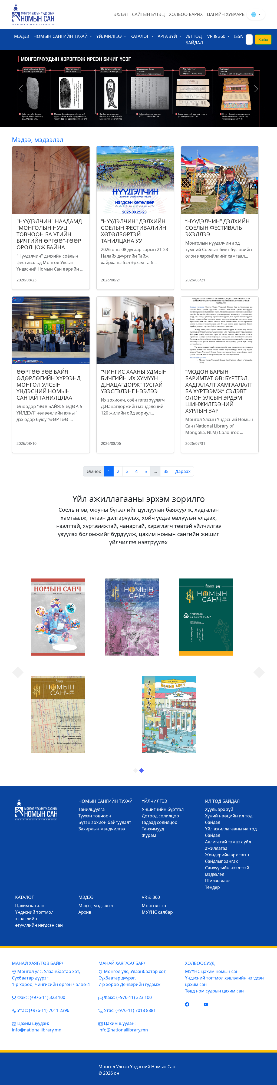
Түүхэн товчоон (94, 816)
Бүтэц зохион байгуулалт (104, 822)
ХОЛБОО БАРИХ (186, 14)
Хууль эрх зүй (219, 809)
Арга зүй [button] (168, 36)
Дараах (182, 471)
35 (166, 471)
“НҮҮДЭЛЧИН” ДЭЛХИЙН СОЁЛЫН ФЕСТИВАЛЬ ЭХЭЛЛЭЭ (217, 228)
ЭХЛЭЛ (121, 14)
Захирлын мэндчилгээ (101, 829)
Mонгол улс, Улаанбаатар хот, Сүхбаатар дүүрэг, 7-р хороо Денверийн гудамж (132, 977)
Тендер (212, 887)
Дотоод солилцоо (160, 816)
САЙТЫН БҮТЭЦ (148, 14)
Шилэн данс (217, 881)
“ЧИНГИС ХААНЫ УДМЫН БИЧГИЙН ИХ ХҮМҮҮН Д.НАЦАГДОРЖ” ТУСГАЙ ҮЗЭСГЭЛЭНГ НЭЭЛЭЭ (134, 381)
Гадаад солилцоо (159, 822)
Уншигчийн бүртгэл (163, 809)
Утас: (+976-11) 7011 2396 (43, 1010)
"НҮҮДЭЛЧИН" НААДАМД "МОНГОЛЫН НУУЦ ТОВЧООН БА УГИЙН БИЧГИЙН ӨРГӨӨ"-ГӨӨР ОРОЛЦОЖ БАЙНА (49, 234)
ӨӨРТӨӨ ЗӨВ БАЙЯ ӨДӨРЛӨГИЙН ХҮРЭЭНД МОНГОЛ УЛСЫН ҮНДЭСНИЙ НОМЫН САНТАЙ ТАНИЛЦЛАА (49, 384)
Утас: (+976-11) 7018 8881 (130, 1010)
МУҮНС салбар (157, 912)
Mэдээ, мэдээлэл (95, 906)
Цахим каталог (30, 906)
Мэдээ (21, 36)
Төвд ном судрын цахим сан (214, 991)
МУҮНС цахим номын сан (212, 971)
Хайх (263, 39)
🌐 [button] (254, 14)
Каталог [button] (140, 36)
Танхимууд (153, 829)
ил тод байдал (194, 39)
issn (238, 36)
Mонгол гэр (154, 906)
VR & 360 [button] (216, 36)
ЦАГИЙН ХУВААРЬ (226, 14)
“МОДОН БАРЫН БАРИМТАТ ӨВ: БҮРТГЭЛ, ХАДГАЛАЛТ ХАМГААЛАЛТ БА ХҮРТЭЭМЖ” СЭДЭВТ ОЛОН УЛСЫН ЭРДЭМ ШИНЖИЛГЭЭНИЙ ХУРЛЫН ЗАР (218, 391)
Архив (84, 912)
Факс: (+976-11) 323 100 (41, 997)
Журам (149, 835)
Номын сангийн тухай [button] (61, 36)
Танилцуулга (91, 809)
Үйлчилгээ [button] (109, 36)
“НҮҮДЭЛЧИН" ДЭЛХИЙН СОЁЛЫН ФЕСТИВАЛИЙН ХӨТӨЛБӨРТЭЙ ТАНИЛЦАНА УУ (133, 231)
